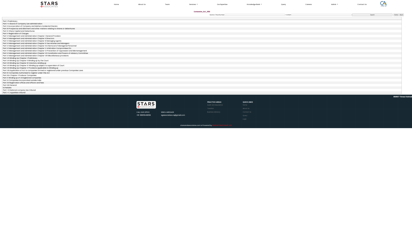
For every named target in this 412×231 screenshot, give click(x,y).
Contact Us (362, 4)
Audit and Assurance (215, 105)
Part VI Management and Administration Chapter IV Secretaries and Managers (36, 43)
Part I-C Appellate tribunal (14, 92)
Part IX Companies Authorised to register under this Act (26, 73)
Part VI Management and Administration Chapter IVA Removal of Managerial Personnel (39, 46)
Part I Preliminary (10, 21)
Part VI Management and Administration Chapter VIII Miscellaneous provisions (36, 56)
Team (167, 4)
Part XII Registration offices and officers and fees (23, 83)
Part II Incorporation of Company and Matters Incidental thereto (30, 26)
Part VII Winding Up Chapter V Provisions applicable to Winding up (30, 68)
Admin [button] (334, 4)
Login (245, 119)
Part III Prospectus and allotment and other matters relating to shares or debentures (39, 29)
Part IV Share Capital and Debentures (19, 31)
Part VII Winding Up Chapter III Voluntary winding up (24, 63)
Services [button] (192, 4)
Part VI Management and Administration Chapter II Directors (28, 38)
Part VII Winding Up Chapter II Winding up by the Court (26, 60)
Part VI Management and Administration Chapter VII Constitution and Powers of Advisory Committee (45, 53)
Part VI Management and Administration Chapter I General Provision (32, 36)
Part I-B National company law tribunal (19, 90)
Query (283, 4)
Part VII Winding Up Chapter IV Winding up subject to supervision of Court (33, 65)
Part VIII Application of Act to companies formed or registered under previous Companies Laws (43, 70)
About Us (142, 4)
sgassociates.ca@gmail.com (173, 115)
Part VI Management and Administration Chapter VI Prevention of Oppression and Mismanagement (45, 51)
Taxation (210, 108)
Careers (308, 4)
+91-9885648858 (143, 115)
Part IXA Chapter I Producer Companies (19, 75)
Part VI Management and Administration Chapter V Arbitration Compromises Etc (37, 48)
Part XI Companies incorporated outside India (22, 80)
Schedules (7, 88)
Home (116, 4)
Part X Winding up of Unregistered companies (22, 78)
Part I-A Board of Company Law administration (22, 24)
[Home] (51, 4)
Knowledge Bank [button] (253, 4)
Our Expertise (222, 4)
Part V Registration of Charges (16, 33)
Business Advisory (213, 112)
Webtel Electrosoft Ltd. (222, 125)
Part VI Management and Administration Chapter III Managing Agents (32, 41)
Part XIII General (10, 85)
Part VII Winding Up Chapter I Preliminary (20, 58)
